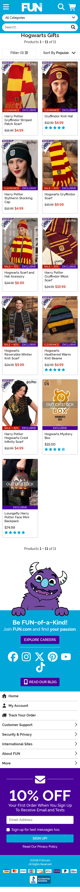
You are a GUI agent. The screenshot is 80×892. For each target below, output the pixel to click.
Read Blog (42, 682)
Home (14, 696)
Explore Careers (40, 640)
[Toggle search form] (61, 7)
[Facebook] (13, 657)
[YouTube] (66, 657)
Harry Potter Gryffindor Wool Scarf (56, 276)
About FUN (11, 754)
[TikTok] (40, 667)
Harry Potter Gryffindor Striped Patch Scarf (18, 120)
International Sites (17, 744)
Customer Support (17, 725)
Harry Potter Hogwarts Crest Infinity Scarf (16, 438)
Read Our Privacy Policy (40, 846)
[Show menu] (6, 7)
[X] (39, 657)
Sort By (56, 53)
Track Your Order (22, 715)
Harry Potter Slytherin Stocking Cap (18, 198)
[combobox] (35, 27)
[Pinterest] (53, 657)
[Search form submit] (73, 27)
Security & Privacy (17, 734)
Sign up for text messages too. (36, 830)
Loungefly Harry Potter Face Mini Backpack (16, 517)
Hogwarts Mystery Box (58, 436)
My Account (18, 706)
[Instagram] (26, 657)
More (6, 763)
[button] (72, 7)
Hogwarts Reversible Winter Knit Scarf (18, 354)
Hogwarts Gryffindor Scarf (60, 196)
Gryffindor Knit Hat (59, 116)
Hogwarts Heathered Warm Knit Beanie (58, 354)
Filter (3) (17, 53)
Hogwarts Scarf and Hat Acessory (19, 274)
